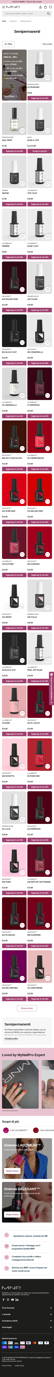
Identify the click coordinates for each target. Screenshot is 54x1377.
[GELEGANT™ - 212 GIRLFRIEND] (39, 966)
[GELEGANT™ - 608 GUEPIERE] (39, 913)
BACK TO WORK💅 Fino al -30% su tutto (27, 2)
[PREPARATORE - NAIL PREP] (14, 119)
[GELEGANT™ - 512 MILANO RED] (39, 489)
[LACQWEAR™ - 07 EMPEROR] (39, 383)
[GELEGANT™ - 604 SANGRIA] (39, 542)
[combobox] (27, 14)
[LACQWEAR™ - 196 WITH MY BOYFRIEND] (39, 860)
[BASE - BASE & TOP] (39, 119)
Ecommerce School (15, 1361)
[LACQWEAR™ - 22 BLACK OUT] (14, 648)
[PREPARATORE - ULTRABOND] (39, 66)
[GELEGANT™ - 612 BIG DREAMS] (14, 966)
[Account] (40, 7)
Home (4, 21)
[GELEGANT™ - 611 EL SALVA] (39, 701)
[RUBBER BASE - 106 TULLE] (39, 595)
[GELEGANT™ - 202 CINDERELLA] (39, 330)
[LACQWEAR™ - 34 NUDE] (14, 701)
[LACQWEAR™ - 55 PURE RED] (39, 754)
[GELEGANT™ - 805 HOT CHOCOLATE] (14, 436)
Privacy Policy (7, 1366)
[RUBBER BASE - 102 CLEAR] (39, 277)
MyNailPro (11, 1357)
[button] (51, 688)
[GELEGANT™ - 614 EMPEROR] (39, 807)
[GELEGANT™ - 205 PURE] (14, 860)
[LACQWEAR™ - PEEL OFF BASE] (39, 648)
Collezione (13, 21)
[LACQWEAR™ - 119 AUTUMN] (14, 542)
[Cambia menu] (3, 7)
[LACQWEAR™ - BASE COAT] (39, 225)
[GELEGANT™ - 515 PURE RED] (14, 489)
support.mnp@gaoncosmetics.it (40, 1357)
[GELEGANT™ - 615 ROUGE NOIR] (14, 277)
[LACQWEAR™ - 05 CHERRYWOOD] (39, 436)
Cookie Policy (19, 1366)
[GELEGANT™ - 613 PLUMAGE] (14, 913)
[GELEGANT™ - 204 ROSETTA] (14, 754)
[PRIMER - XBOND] (14, 171)
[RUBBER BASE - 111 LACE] (14, 807)
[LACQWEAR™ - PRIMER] (14, 225)
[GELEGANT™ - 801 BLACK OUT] (14, 330)
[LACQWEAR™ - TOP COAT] (39, 171)
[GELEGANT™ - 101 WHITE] (14, 595)
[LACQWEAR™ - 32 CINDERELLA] (14, 383)
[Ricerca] (48, 13)
